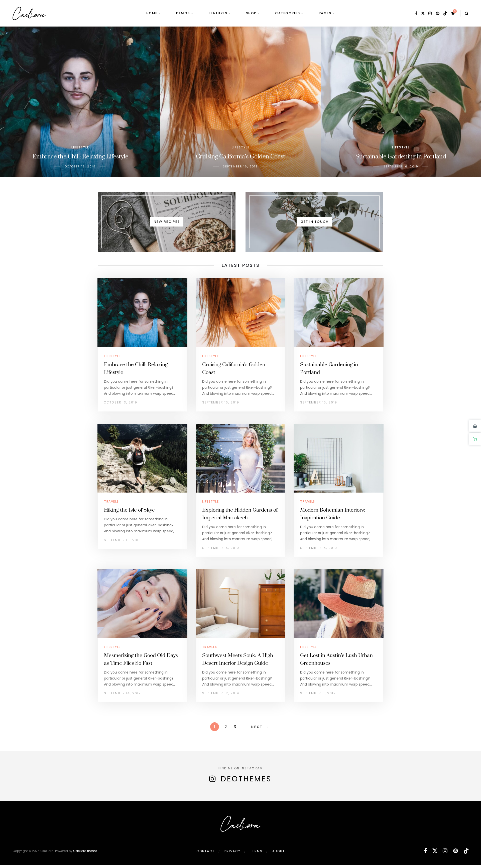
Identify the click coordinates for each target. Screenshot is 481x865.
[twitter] (423, 13)
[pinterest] (438, 13)
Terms (256, 851)
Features (217, 13)
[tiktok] (445, 13)
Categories (287, 13)
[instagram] (430, 13)
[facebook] (416, 13)
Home (152, 13)
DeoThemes (246, 778)
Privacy (232, 851)
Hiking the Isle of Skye (129, 510)
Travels (111, 501)
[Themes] (475, 426)
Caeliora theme (85, 851)
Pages (325, 13)
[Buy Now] (475, 439)
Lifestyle (112, 356)
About (278, 851)
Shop (251, 13)
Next (257, 726)
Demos (183, 13)
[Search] (466, 13)
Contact (205, 851)
